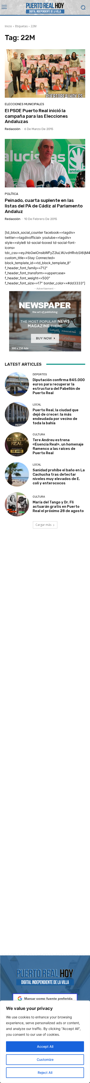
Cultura (39, 434)
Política (11, 193)
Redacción (12, 129)
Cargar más (43, 525)
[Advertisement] (45, 746)
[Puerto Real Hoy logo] (45, 976)
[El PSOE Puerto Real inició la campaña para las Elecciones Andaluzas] (45, 73)
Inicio (8, 26)
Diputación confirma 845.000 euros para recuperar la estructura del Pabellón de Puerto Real (59, 386)
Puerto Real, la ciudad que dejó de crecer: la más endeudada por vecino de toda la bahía (55, 416)
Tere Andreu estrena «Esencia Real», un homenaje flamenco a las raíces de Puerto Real (58, 446)
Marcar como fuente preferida (48, 999)
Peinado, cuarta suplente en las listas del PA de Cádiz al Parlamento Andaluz (44, 206)
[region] (45, 1042)
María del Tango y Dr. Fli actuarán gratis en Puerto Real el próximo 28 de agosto (58, 506)
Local (37, 404)
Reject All (45, 1072)
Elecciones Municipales (24, 104)
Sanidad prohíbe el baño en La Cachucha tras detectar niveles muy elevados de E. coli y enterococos (59, 476)
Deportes (40, 374)
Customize (45, 1059)
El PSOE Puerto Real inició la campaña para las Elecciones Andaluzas (36, 116)
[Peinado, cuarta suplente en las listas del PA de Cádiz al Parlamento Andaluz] (45, 163)
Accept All (45, 1046)
